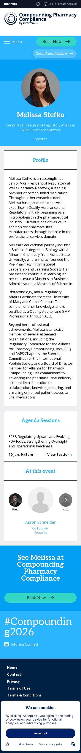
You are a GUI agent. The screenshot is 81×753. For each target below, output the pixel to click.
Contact (14, 674)
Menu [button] (17, 41)
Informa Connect (24, 644)
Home (12, 667)
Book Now (52, 41)
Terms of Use (18, 688)
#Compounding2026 (38, 627)
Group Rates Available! (52, 53)
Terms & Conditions (24, 695)
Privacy (13, 681)
